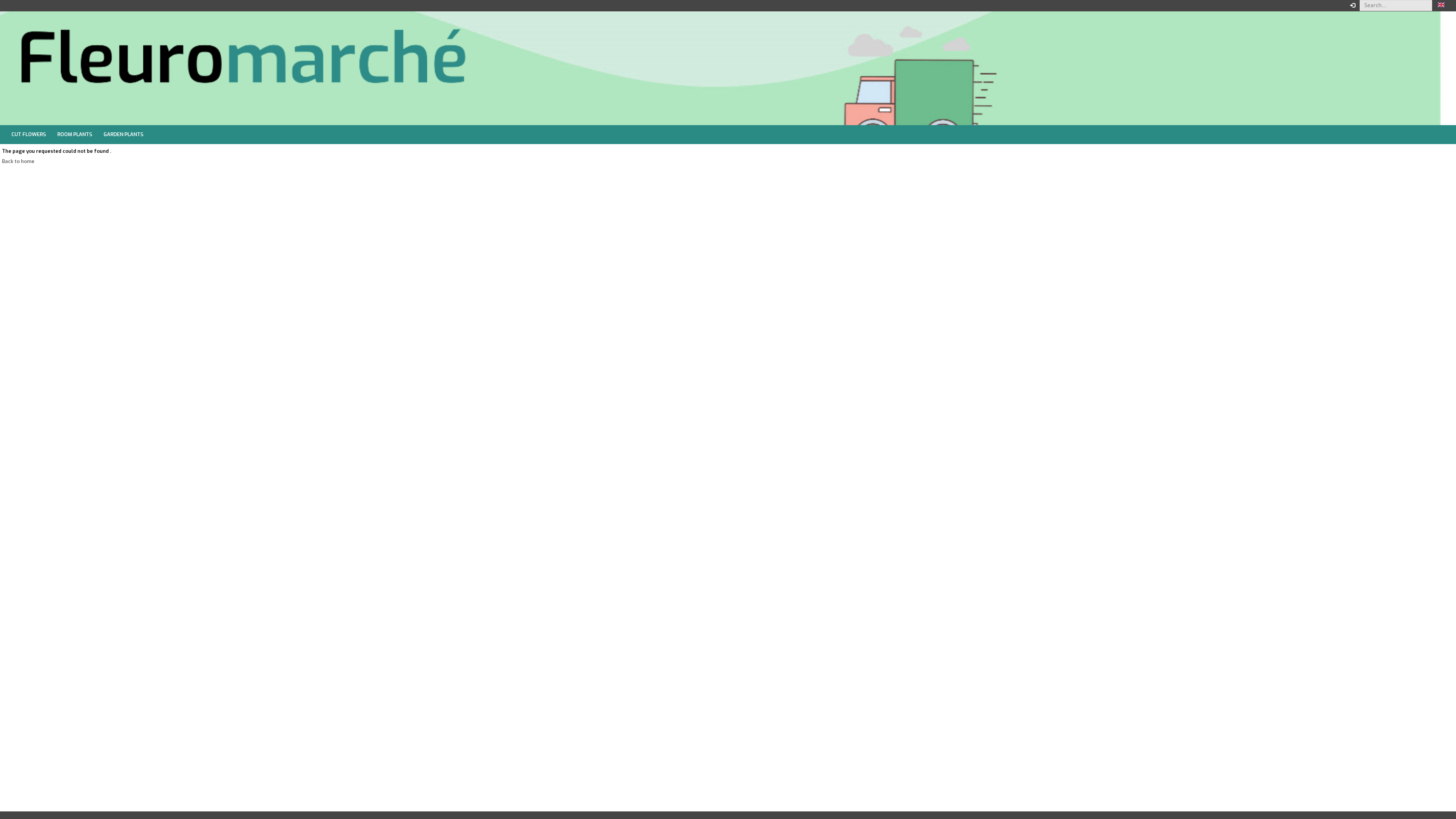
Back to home (18, 161)
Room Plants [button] (74, 134)
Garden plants (123, 134)
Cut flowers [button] (28, 134)
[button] (1441, 5)
